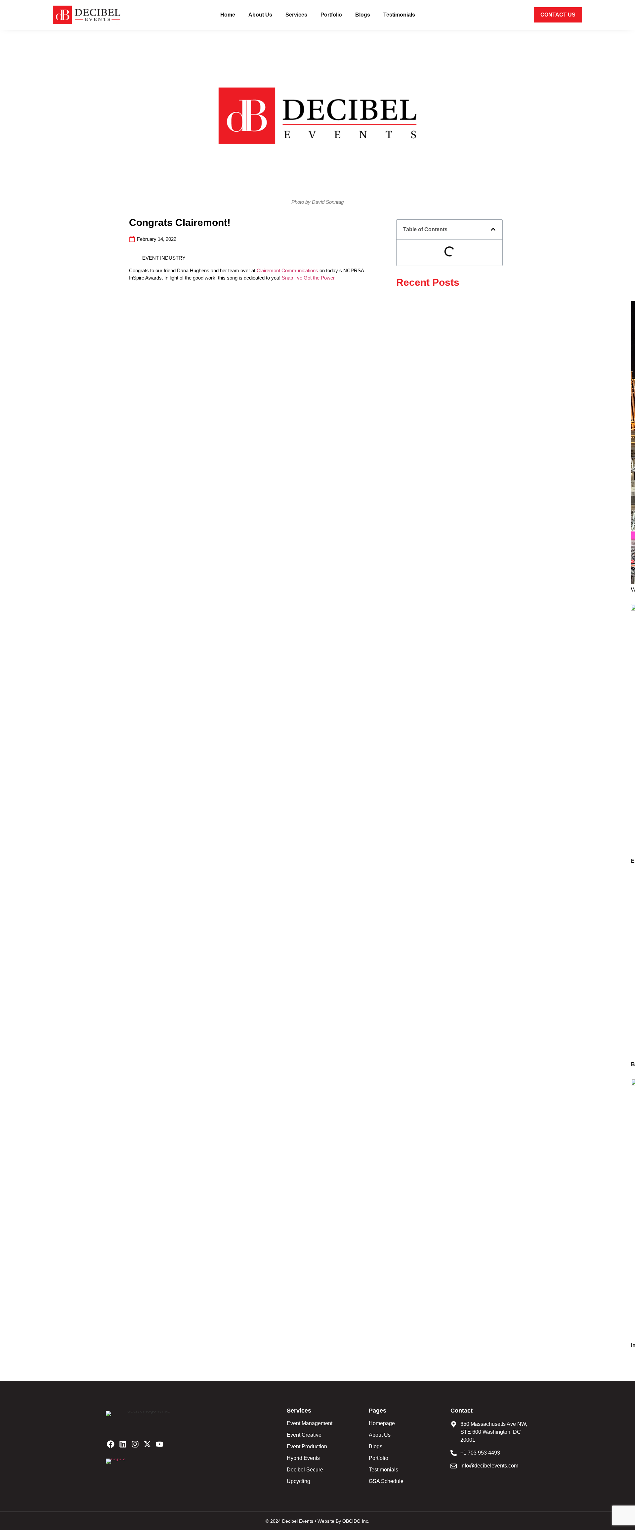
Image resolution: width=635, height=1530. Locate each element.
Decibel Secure (305, 1469)
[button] (493, 229)
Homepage (382, 1423)
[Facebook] (110, 1444)
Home (227, 15)
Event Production (307, 1446)
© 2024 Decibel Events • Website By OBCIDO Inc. (317, 1521)
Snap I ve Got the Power (308, 278)
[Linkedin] (123, 1444)
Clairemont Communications (287, 270)
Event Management (309, 1423)
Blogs (362, 15)
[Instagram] (135, 1444)
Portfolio (331, 15)
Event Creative (304, 1435)
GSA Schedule (386, 1481)
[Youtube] (159, 1444)
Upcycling (298, 1481)
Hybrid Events (303, 1458)
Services (296, 15)
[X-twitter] (147, 1444)
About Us (260, 15)
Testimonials (399, 15)
